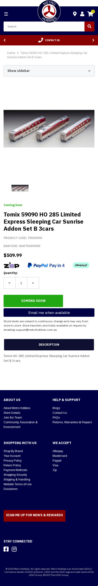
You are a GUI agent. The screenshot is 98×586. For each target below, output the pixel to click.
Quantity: (11, 273)
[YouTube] (22, 549)
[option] (49, 40)
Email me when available (49, 312)
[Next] (93, 40)
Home (11, 53)
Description (49, 344)
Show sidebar (18, 71)
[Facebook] (6, 549)
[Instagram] (14, 549)
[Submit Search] (89, 26)
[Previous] (4, 40)
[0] (90, 14)
